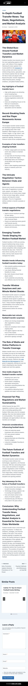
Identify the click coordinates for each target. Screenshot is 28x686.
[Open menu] (25, 3)
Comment (6, 633)
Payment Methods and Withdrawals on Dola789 (21, 567)
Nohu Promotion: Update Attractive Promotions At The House (7, 568)
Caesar (5, 27)
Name (5, 654)
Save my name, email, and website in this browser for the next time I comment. (14, 673)
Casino (4, 10)
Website (5, 668)
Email (5, 661)
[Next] (24, 599)
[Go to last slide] (4, 599)
